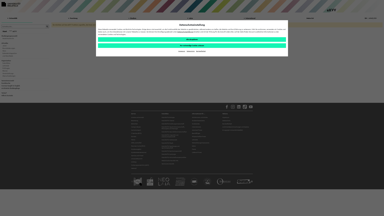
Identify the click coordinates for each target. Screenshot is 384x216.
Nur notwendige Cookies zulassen (192, 45)
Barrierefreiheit (201, 51)
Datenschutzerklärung (185, 32)
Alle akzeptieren (192, 39)
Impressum (181, 51)
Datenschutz (191, 51)
